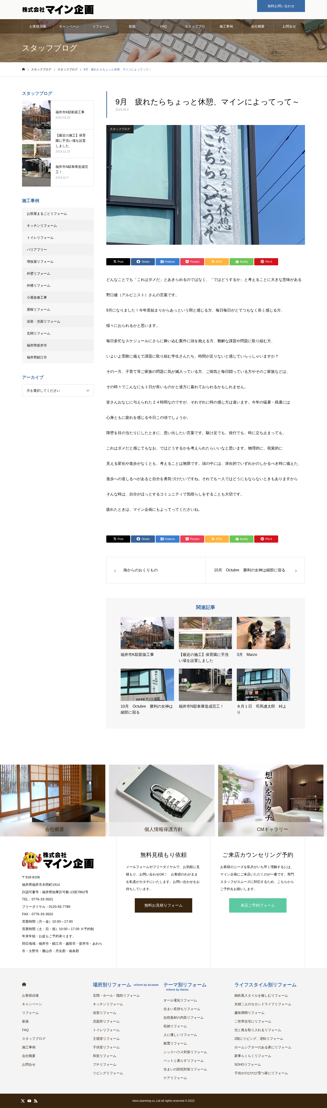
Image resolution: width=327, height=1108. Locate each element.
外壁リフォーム (40, 273)
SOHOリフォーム (247, 1064)
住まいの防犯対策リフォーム (185, 1069)
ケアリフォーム (175, 1078)
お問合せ (289, 26)
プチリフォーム (104, 1064)
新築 (132, 26)
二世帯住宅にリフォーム (252, 1021)
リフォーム (100, 26)
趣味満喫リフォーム (249, 1013)
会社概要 (258, 26)
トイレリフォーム (40, 237)
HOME (24, 984)
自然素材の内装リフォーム (184, 1017)
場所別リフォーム (125, 984)
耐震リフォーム (175, 1043)
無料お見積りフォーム (163, 905)
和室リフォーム (104, 1056)
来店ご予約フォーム (258, 905)
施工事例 (226, 26)
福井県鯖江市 (37, 357)
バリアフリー (37, 249)
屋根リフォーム (38, 309)
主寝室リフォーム (106, 1038)
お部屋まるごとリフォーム (47, 214)
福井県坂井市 (37, 345)
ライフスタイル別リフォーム (265, 984)
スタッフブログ (195, 29)
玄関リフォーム (38, 333)
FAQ (163, 26)
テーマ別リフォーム (185, 986)
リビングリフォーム (108, 1073)
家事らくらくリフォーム (252, 1056)
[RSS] (35, 1100)
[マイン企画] (58, 10)
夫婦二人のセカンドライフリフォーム (262, 1004)
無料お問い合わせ (281, 6)
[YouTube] (29, 1100)
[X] (22, 1100)
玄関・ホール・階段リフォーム (116, 995)
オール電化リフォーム (180, 1000)
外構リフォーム (38, 285)
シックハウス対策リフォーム (185, 1052)
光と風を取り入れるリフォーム (257, 1030)
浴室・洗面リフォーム (43, 321)
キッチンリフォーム (42, 225)
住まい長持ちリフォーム (182, 1009)
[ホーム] (23, 69)
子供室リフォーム (106, 1047)
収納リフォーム (175, 1026)
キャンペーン (69, 26)
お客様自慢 (37, 26)
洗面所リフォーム (106, 1021)
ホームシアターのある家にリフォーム (262, 1047)
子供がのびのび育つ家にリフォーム (261, 1073)
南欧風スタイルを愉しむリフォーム (261, 995)
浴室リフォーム (104, 1013)
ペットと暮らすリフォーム (184, 1061)
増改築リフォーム (40, 261)
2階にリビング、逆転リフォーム (258, 1038)
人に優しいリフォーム (180, 1035)
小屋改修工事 (37, 297)
